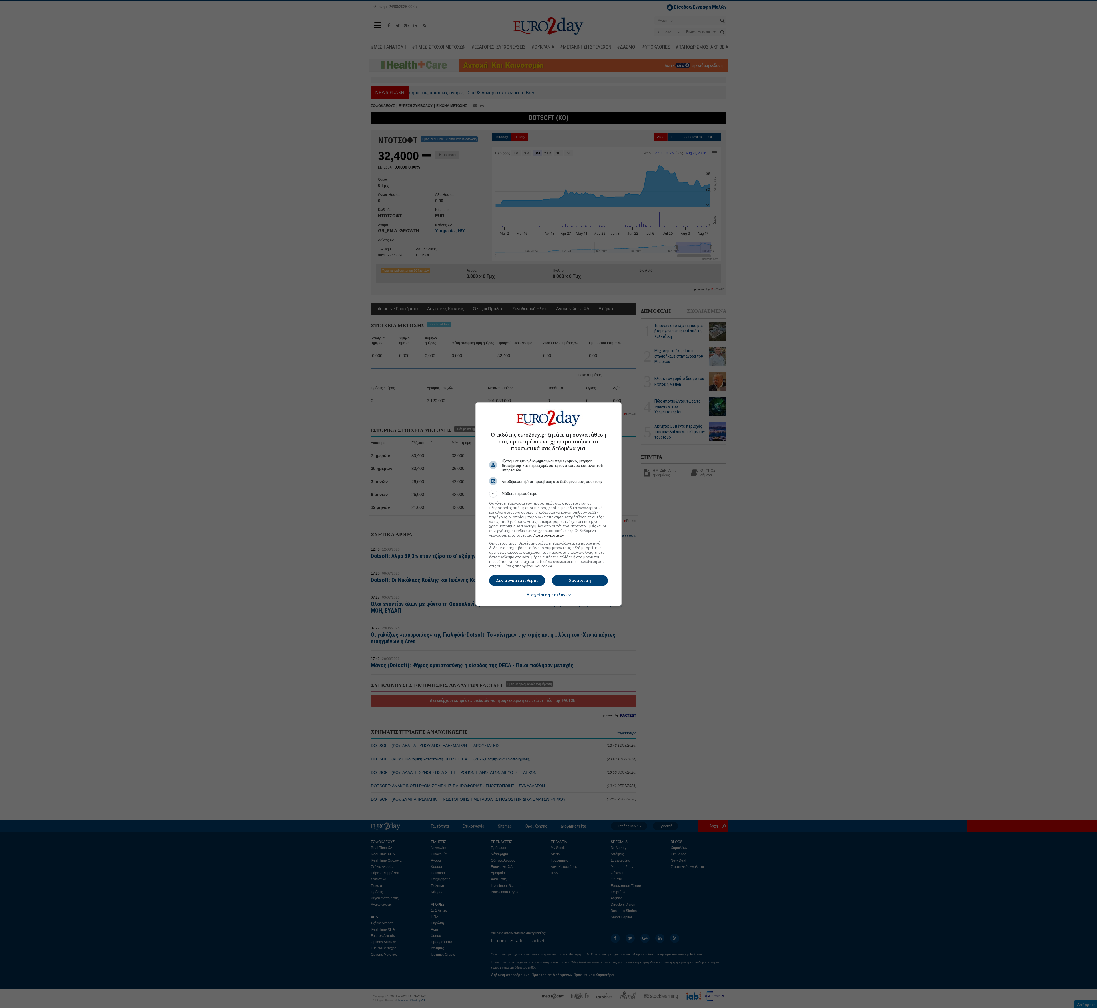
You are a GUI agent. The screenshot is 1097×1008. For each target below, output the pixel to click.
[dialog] (548, 504)
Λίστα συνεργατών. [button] (549, 535)
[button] (548, 494)
